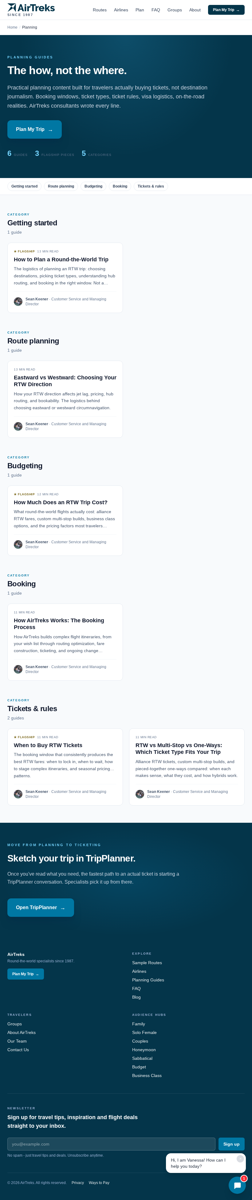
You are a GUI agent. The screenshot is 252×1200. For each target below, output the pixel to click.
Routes (100, 9)
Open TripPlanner (40, 908)
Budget (139, 1066)
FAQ (156, 9)
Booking (120, 186)
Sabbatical (142, 1058)
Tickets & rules (151, 186)
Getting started (24, 186)
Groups (174, 9)
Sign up (231, 1144)
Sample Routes (147, 962)
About (195, 9)
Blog (136, 997)
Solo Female (144, 1032)
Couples (140, 1041)
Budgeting (93, 186)
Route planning (61, 186)
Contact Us (18, 1049)
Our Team (17, 1041)
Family (138, 1023)
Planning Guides (148, 979)
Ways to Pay (99, 1183)
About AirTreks (21, 1032)
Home (12, 27)
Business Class (147, 1075)
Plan (140, 9)
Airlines (121, 9)
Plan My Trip (226, 10)
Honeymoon (144, 1049)
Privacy (78, 1183)
